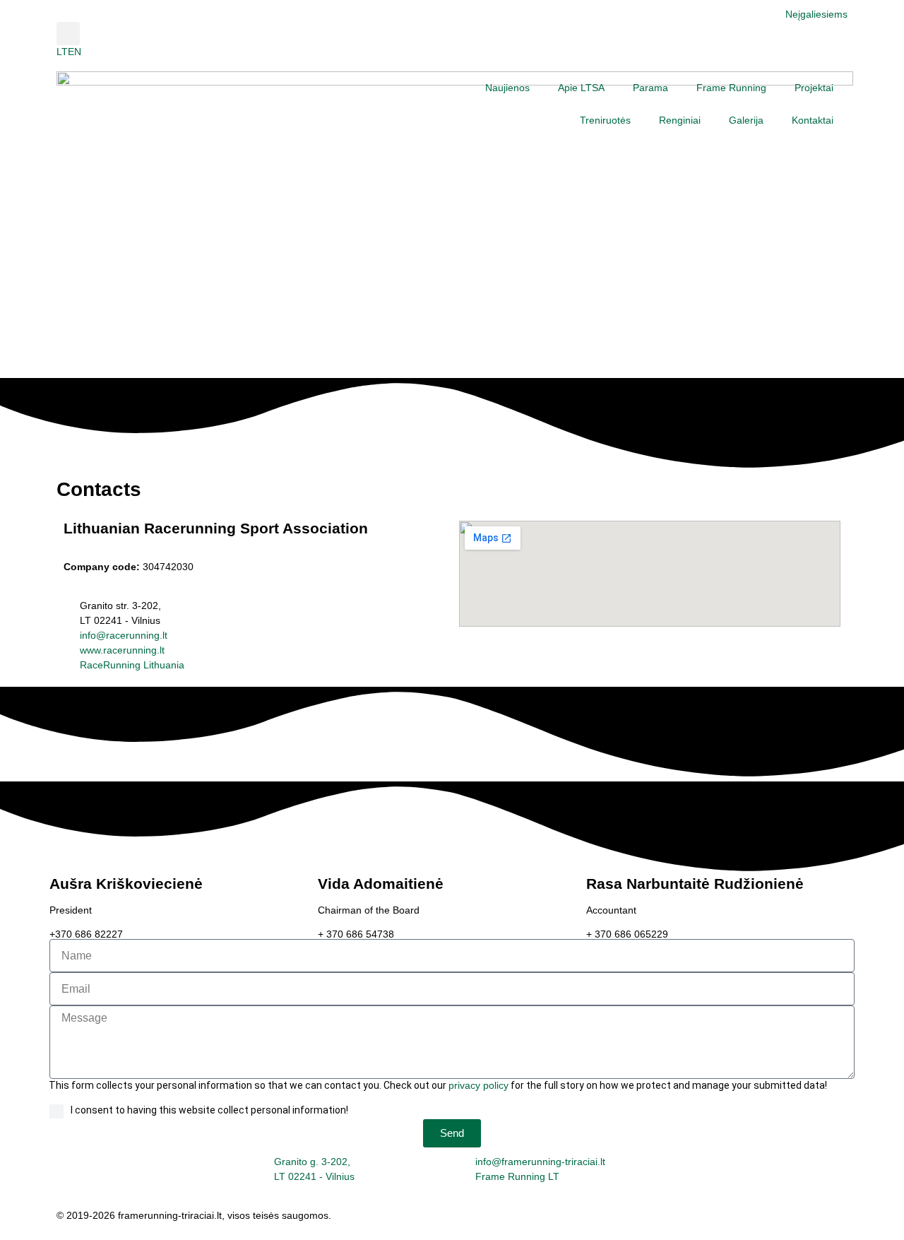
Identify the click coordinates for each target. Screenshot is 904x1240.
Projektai (814, 87)
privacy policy (478, 1085)
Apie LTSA (581, 87)
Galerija (746, 120)
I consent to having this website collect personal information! (209, 1110)
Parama (650, 87)
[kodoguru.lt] (479, 1218)
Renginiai (680, 120)
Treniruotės (605, 120)
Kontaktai (812, 120)
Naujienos (507, 87)
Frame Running (731, 87)
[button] (68, 33)
